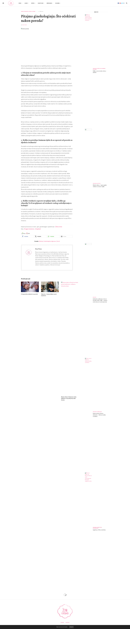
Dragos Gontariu (29, 229)
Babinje (41, 241)
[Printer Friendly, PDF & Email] (25, 233)
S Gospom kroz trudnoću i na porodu (29, 294)
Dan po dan (40, 3)
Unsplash (38, 229)
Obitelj (32, 3)
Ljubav (26, 3)
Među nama (49, 3)
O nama (62, 622)
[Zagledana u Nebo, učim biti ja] (89, 529)
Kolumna (57, 3)
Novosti (99, 183)
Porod (58, 241)
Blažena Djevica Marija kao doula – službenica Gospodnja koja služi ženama (69, 398)
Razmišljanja (95, 528)
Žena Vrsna (24, 24)
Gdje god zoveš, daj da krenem (99, 68)
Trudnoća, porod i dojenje (29, 11)
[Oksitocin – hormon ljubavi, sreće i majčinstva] (50, 287)
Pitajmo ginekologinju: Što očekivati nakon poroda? (48, 18)
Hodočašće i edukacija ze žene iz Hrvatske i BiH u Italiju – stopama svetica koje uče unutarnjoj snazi (100, 300)
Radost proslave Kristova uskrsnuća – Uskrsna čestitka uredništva (99, 415)
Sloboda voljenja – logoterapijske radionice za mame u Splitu (100, 185)
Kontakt (68, 622)
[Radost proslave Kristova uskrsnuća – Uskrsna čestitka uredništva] (89, 414)
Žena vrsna (58, 226)
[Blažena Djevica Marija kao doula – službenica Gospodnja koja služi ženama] (70, 338)
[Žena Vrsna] (11, 3)
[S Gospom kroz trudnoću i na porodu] (30, 287)
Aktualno (95, 183)
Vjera (20, 3)
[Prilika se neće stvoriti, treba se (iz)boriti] (89, 71)
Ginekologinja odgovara (49, 241)
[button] (27, 236)
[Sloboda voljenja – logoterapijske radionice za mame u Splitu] (89, 185)
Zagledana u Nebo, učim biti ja (99, 530)
